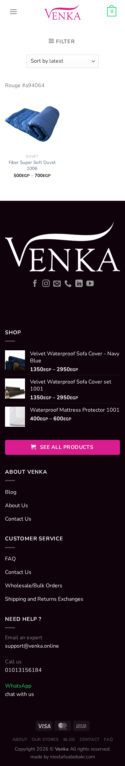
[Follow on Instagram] (46, 284)
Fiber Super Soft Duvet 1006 (32, 165)
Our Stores (45, 739)
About (19, 739)
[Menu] (13, 11)
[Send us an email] (57, 284)
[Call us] (68, 284)
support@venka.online (32, 646)
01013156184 (23, 670)
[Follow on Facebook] (35, 284)
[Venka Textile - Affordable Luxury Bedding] (62, 11)
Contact (90, 739)
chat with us (19, 694)
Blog (69, 739)
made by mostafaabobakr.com (62, 756)
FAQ (108, 739)
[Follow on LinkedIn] (79, 284)
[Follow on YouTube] (90, 284)
